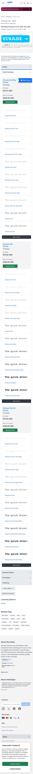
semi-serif (23, 622)
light (23, 619)
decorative (5, 615)
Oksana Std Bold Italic (12, 395)
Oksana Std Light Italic (12, 193)
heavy (18, 619)
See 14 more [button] (16, 237)
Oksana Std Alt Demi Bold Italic (15, 534)
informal (12, 615)
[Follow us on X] (9, 708)
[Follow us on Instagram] (4, 708)
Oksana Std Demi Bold (12, 357)
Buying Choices (10, 102)
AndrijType (9, 17)
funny (23, 615)
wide (18, 615)
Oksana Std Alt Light (12, 180)
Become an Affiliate (7, 730)
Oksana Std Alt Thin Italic (13, 154)
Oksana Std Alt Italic (11, 508)
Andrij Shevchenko (6, 660)
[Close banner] (29, 9)
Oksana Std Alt (10, 231)
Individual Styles (8, 572)
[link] (28, 3)
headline (4, 622)
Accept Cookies (15, 764)
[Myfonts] (10, 4)
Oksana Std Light (10, 167)
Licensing (5, 583)
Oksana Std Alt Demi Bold (13, 521)
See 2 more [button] (16, 401)
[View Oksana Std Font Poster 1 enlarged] (16, 41)
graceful (15, 622)
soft (10, 622)
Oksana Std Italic (10, 344)
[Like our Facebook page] (20, 708)
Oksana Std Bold (10, 383)
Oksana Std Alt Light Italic (13, 206)
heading (4, 628)
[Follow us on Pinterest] (15, 708)
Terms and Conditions (8, 741)
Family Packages (8, 72)
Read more (4, 689)
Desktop (3, 603)
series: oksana (25, 625)
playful (17, 628)
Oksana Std (9, 219)
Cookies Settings (15, 769)
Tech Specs (6, 577)
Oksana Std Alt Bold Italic (13, 560)
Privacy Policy (21, 758)
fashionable (5, 619)
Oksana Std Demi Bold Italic (14, 370)
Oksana (23, 648)
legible (13, 619)
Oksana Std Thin (10, 116)
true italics (16, 625)
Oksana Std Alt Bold (11, 547)
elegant (11, 628)
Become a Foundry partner (9, 727)
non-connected (6, 625)
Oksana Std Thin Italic (12, 141)
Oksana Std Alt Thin (11, 128)
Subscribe (26, 704)
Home (2, 17)
